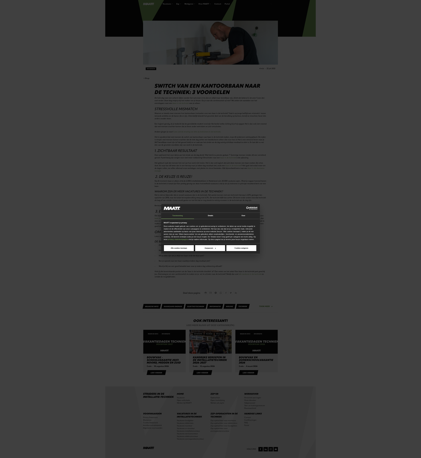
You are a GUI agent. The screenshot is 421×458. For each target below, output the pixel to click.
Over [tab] (243, 215)
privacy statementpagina (178, 239)
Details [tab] (210, 215)
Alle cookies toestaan (179, 248)
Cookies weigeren (241, 248)
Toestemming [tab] (177, 215)
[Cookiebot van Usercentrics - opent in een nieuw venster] (247, 208)
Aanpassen (209, 248)
